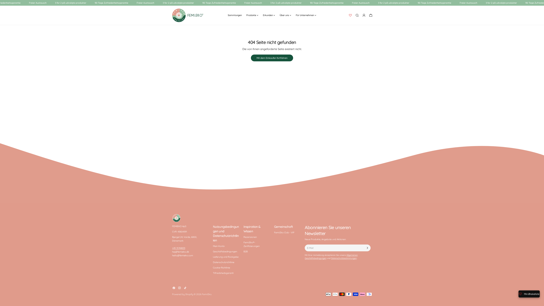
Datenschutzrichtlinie (223, 262)
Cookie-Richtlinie (221, 267)
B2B (246, 251)
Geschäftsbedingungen (225, 251)
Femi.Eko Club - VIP (284, 232)
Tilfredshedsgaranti (223, 273)
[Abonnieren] (367, 248)
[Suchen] (357, 15)
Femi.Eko (207, 294)
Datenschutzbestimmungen (344, 258)
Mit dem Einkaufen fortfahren (272, 58)
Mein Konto (219, 246)
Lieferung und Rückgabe (226, 256)
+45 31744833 (178, 248)
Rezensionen (250, 237)
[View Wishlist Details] (350, 15)
